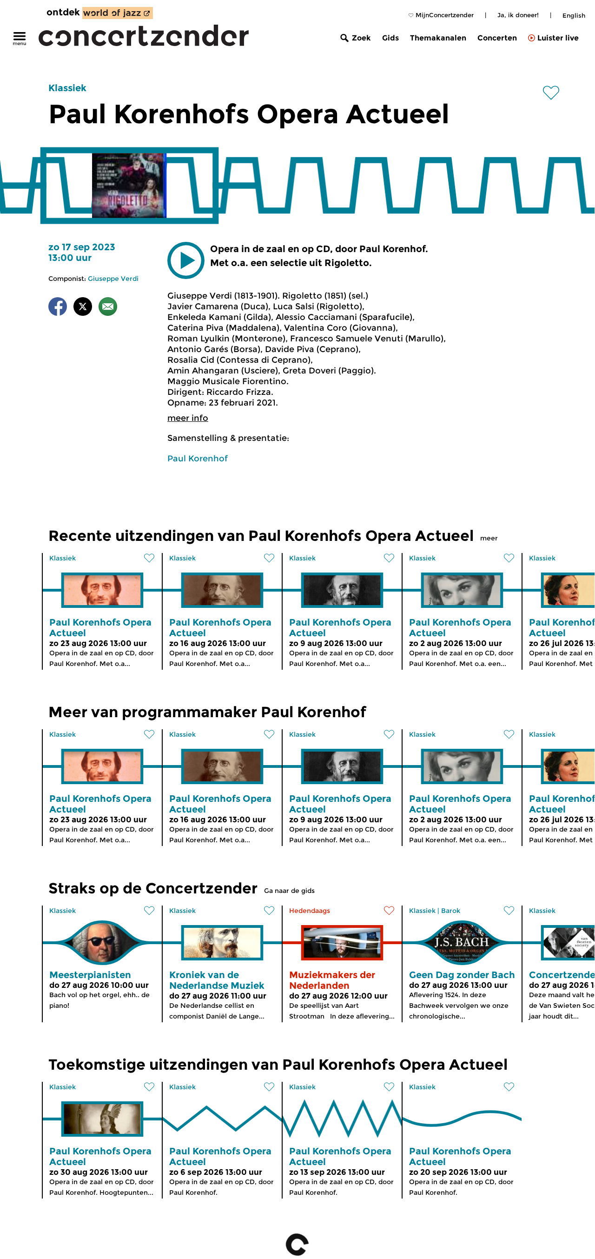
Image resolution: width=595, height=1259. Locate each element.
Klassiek (67, 87)
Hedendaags (309, 910)
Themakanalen (438, 37)
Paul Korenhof (197, 458)
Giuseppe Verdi (113, 278)
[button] (186, 260)
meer (489, 538)
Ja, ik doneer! (518, 15)
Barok (450, 910)
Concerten (497, 37)
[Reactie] (108, 308)
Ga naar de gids (289, 890)
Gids (390, 37)
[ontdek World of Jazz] (117, 13)
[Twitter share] (82, 308)
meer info (187, 418)
